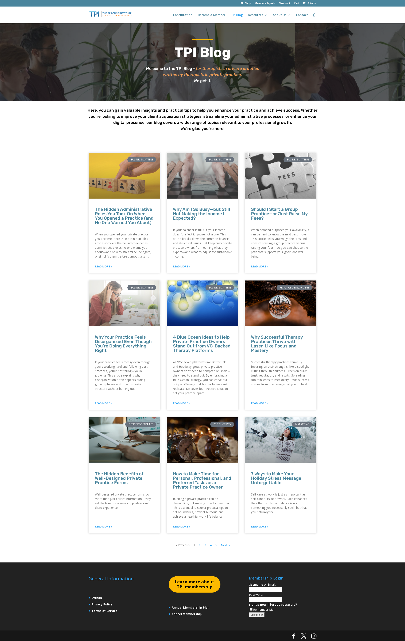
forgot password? (283, 604)
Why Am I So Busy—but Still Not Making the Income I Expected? (201, 214)
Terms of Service (104, 611)
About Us (279, 15)
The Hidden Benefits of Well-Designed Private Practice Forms (119, 478)
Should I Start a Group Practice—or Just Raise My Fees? (279, 214)
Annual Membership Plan (190, 607)
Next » (225, 545)
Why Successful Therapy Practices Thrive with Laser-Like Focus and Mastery (277, 343)
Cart (296, 3)
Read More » (103, 266)
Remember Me (263, 610)
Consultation (182, 15)
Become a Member (211, 15)
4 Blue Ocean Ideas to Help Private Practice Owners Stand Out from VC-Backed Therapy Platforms (202, 343)
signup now (257, 604)
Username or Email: (262, 584)
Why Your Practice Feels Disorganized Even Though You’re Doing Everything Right (123, 343)
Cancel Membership (187, 614)
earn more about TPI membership (194, 584)
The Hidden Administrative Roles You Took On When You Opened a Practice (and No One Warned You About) (124, 216)
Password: (256, 595)
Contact (302, 15)
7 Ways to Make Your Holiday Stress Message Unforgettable (276, 478)
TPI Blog (237, 15)
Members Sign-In (265, 3)
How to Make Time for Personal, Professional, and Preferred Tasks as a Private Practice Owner (202, 480)
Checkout (284, 3)
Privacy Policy (102, 604)
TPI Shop (245, 3)
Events (97, 598)
